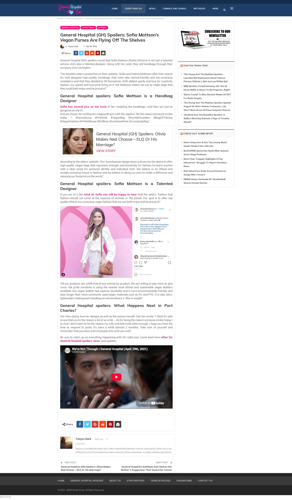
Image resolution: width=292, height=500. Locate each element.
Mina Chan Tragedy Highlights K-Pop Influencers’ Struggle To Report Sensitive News (205, 163)
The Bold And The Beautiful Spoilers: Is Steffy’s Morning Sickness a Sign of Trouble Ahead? (206, 118)
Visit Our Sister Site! (195, 65)
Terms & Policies (160, 480)
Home (115, 8)
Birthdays (199, 8)
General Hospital (70, 28)
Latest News (88, 28)
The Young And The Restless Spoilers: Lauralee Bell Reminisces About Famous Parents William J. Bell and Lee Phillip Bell (206, 78)
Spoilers (102, 28)
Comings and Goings (174, 8)
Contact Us (205, 480)
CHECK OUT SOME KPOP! (198, 133)
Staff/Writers (135, 480)
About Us (115, 480)
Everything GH (133, 8)
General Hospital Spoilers (86, 480)
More (215, 8)
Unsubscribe (184, 480)
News (152, 8)
